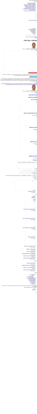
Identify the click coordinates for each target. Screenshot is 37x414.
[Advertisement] (20, 25)
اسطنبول (31, 84)
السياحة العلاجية (32, 280)
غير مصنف (33, 282)
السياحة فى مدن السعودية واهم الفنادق (29, 4)
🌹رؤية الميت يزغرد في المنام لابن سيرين (28, 227)
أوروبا (36, 83)
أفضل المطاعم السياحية (31, 29)
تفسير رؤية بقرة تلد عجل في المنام (29, 246)
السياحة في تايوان (32, 9)
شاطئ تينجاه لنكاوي (33, 127)
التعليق (35, 168)
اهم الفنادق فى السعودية (31, 3)
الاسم (36, 170)
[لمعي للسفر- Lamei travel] (33, 20)
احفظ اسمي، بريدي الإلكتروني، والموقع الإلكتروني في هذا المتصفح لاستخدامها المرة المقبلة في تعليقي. (21, 175)
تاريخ (27, 84)
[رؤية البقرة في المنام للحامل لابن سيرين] (30, 217)
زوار (16, 84)
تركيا (25, 84)
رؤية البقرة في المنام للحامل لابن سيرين (29, 218)
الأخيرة (34, 200)
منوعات (34, 33)
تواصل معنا (33, 289)
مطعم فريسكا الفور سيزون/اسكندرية (29, 209)
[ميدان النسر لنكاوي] (28, 139)
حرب (23, 84)
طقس (9, 84)
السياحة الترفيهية (32, 279)
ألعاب (32, 275)
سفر (14, 84)
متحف (7, 84)
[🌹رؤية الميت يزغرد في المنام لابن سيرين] (30, 226)
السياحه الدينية (33, 31)
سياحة (13, 84)
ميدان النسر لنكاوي (33, 141)
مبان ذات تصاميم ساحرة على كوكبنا (30, 113)
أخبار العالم (33, 32)
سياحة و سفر (31, 276)
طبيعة (11, 84)
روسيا (18, 84)
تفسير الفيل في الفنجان (31, 237)
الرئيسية (34, 28)
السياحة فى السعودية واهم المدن (30, 7)
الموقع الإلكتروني (34, 173)
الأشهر (34, 199)
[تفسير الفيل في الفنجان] (30, 235)
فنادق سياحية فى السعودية (30, 249)
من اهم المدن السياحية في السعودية (29, 6)
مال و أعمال (33, 283)
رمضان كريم (21, 84)
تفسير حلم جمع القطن (33, 156)
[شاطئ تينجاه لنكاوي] (28, 125)
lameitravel (28, 48)
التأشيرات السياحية (32, 278)
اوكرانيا (29, 84)
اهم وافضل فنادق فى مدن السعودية (30, 5)
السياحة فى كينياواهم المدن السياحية (29, 10)
